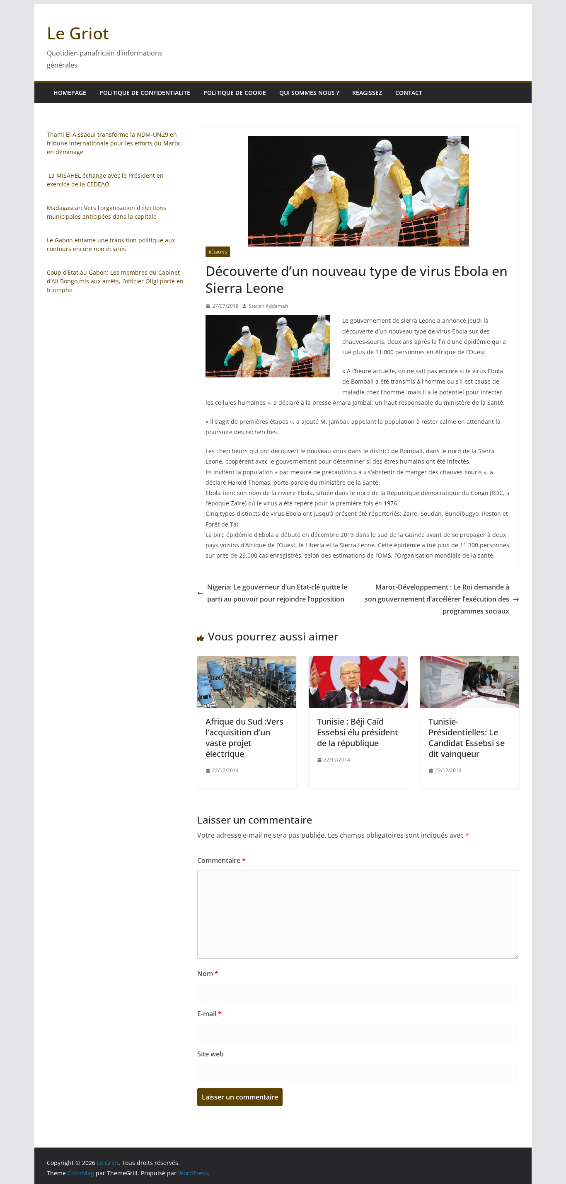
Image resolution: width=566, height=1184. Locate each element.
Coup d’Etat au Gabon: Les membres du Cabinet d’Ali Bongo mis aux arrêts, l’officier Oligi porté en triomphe (115, 281)
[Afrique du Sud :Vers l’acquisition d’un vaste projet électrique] (246, 662)
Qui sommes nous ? (309, 93)
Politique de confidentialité (144, 93)
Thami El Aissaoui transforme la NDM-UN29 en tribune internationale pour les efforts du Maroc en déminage (114, 143)
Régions (218, 252)
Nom (207, 973)
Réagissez (367, 93)
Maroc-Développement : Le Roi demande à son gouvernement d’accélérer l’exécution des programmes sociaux (437, 599)
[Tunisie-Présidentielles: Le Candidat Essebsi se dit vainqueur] (469, 662)
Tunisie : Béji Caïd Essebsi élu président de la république (357, 732)
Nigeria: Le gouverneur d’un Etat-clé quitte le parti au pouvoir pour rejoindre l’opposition (277, 593)
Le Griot (78, 33)
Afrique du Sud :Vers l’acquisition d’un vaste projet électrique (244, 737)
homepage (69, 93)
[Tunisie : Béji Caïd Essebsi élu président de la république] (358, 662)
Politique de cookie (234, 93)
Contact (408, 93)
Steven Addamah (268, 305)
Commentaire (221, 860)
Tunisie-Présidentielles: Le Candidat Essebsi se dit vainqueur (466, 737)
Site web (210, 1053)
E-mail (209, 1013)
